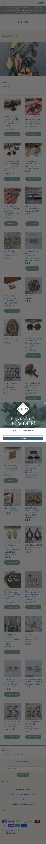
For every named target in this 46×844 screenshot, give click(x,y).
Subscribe (23, 438)
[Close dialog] (44, 403)
